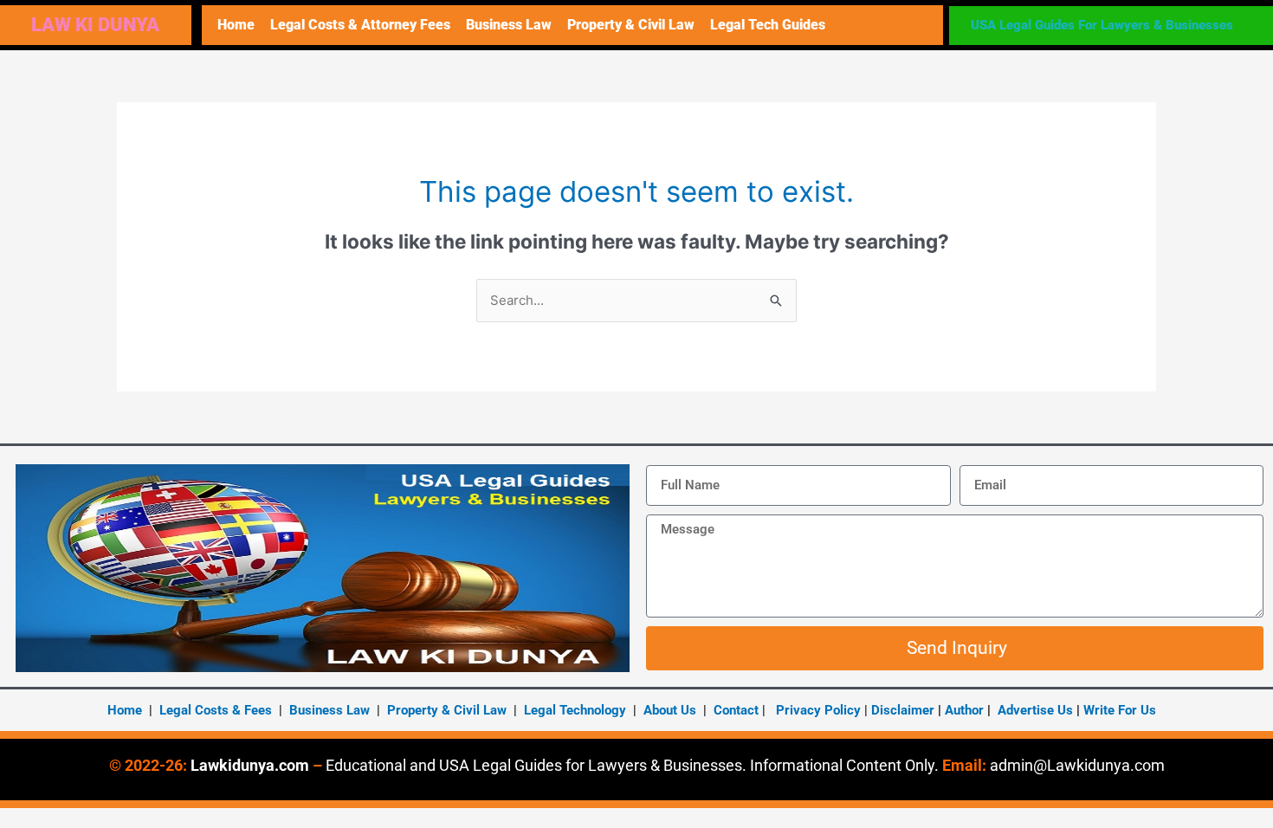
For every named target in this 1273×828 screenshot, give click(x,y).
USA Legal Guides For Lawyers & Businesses (1102, 25)
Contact (736, 710)
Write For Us (1119, 710)
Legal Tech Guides (767, 24)
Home (236, 24)
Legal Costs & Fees (215, 710)
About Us (669, 710)
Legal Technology (575, 710)
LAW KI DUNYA (95, 25)
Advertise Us (1035, 710)
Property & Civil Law (631, 24)
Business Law (509, 24)
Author (966, 710)
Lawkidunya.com (250, 765)
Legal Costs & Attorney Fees (360, 24)
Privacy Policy (818, 710)
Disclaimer (902, 710)
